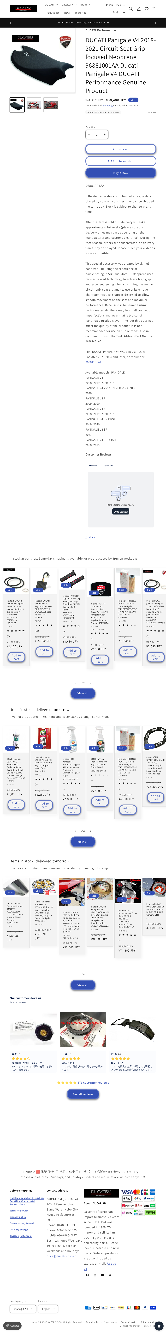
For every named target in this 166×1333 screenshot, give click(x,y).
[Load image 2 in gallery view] (34, 104)
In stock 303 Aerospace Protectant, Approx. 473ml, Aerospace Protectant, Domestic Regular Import (72, 767)
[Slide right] (90, 682)
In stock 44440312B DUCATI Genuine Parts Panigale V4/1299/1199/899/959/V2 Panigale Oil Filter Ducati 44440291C (128, 609)
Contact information (130, 1325)
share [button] (92, 537)
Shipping (108, 105)
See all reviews (83, 1094)
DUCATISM (45, 1322)
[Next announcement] (155, 23)
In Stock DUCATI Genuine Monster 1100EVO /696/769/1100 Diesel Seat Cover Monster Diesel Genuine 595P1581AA (15, 913)
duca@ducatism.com (61, 1256)
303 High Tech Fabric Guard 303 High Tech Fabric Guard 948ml (99, 763)
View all (83, 693)
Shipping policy (148, 1322)
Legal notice (150, 1325)
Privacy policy (110, 1322)
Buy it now (120, 173)
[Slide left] (75, 682)
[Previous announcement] (10, 23)
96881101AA (93, 362)
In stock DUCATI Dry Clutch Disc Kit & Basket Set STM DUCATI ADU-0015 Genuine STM (155, 909)
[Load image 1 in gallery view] (17, 104)
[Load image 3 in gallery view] (50, 104)
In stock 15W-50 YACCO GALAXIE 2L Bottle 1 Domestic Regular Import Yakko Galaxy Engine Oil (44, 764)
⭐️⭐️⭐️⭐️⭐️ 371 (83, 1082)
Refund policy (93, 1322)
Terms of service (129, 1322)
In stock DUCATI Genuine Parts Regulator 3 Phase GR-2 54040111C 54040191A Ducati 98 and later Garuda (43, 609)
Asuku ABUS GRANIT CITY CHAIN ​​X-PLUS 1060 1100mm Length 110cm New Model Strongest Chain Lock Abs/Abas (155, 765)
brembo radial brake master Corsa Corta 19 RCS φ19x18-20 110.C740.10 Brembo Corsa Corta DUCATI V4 (128, 918)
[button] (51, 5)
